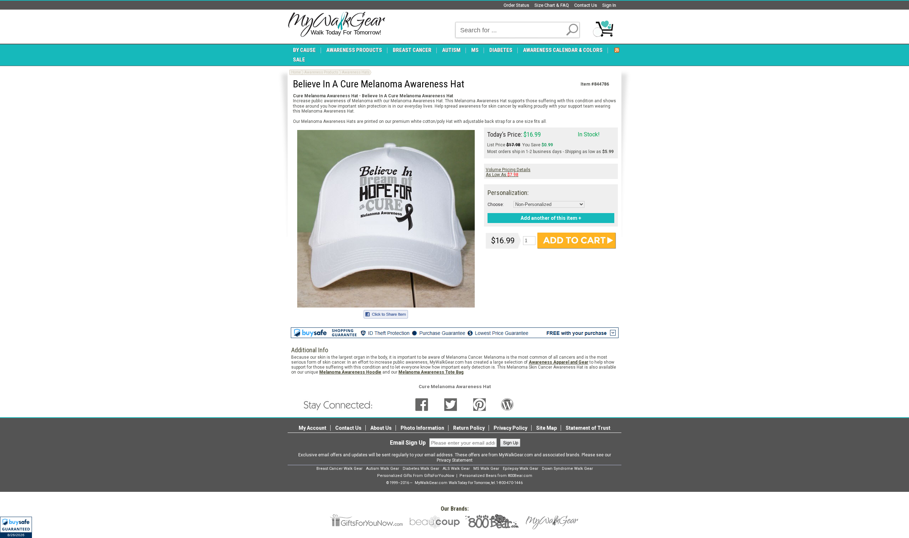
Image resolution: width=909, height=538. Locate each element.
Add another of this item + (551, 218)
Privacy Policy (510, 428)
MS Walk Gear (486, 468)
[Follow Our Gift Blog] (507, 404)
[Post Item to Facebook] (386, 313)
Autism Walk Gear (382, 468)
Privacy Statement (455, 460)
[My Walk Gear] (336, 24)
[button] (16, 527)
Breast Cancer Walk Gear (339, 468)
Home (296, 72)
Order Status (516, 5)
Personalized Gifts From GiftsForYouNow (415, 475)
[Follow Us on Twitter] (451, 404)
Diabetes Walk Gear (421, 468)
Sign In (609, 5)
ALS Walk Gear (456, 468)
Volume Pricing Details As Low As (508, 172)
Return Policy (469, 428)
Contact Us (585, 5)
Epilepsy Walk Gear (520, 468)
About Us (381, 428)
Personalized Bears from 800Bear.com (495, 475)
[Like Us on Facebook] (421, 404)
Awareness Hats (356, 72)
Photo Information (422, 428)
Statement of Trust (588, 428)
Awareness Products (321, 72)
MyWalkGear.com (431, 482)
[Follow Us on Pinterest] (479, 404)
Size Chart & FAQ (551, 5)
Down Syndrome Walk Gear (567, 468)
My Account (312, 428)
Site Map (546, 428)
